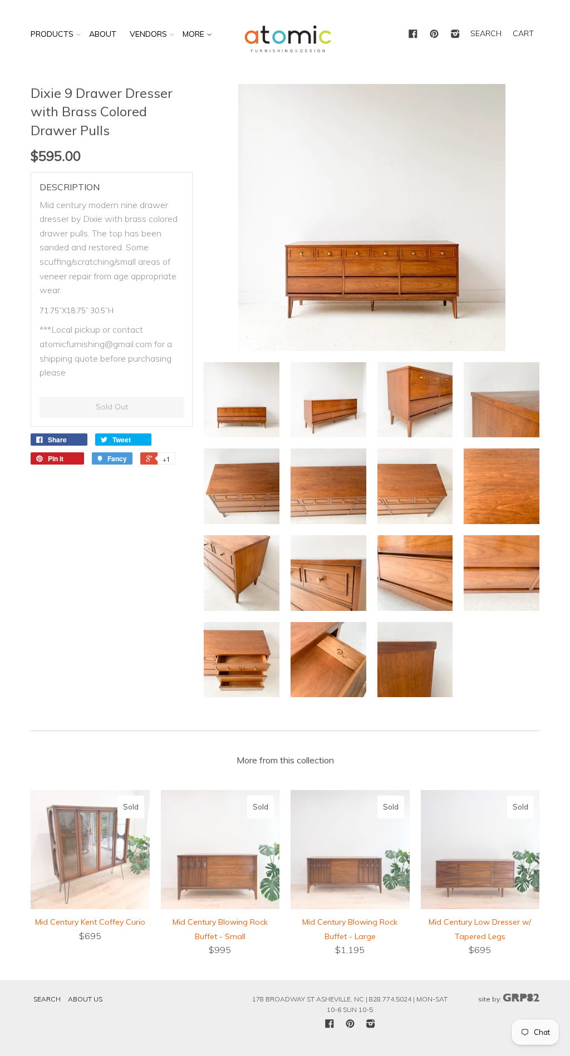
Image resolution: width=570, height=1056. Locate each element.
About (102, 34)
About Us (85, 999)
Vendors (148, 34)
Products (52, 34)
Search (47, 999)
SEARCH (486, 33)
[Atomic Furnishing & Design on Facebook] (413, 34)
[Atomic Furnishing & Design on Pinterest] (434, 34)
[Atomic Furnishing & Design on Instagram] (455, 34)
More (195, 34)
